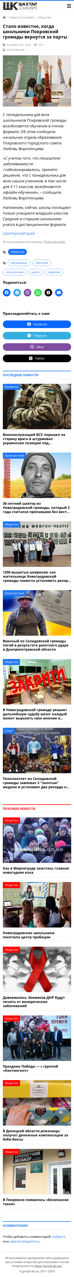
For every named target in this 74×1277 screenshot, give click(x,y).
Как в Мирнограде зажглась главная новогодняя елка (36, 870)
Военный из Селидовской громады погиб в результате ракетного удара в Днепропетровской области (35, 645)
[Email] (59, 292)
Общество (17, 252)
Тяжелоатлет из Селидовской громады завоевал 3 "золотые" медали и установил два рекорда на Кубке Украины (35, 782)
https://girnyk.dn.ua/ (48, 1266)
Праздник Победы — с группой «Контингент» (30, 1068)
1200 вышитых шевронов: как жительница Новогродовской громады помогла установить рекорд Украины (36, 576)
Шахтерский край (18, 233)
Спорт (9, 731)
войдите (58, 1236)
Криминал (11, 387)
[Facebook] (6, 292)
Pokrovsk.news (54, 242)
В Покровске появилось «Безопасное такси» (36, 1202)
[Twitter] (48, 292)
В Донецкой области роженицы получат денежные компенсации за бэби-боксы (35, 1135)
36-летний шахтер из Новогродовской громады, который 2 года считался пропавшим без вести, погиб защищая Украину (36, 507)
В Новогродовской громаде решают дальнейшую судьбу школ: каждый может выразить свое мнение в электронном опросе (35, 714)
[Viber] (27, 292)
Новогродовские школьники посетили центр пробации (28, 935)
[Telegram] (17, 292)
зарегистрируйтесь (25, 1241)
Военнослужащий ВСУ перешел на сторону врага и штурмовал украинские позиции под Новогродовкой (34, 438)
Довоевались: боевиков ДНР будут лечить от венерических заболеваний (34, 1001)
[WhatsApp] (38, 292)
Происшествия (14, 455)
